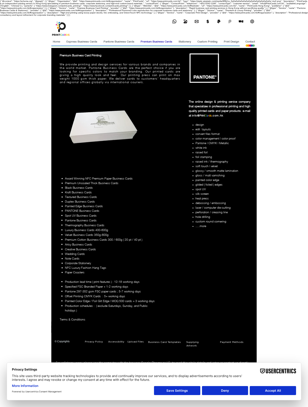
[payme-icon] (230, 21)
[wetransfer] (241, 21)
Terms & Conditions (72, 319)
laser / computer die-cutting (213, 207)
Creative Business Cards (80, 249)
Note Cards (72, 258)
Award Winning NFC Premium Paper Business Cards (99, 178)
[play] (137, 157)
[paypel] (218, 21)
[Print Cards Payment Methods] (207, 21)
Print (202, 115)
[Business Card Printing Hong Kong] (174, 21)
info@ (195, 115)
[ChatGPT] (252, 21)
